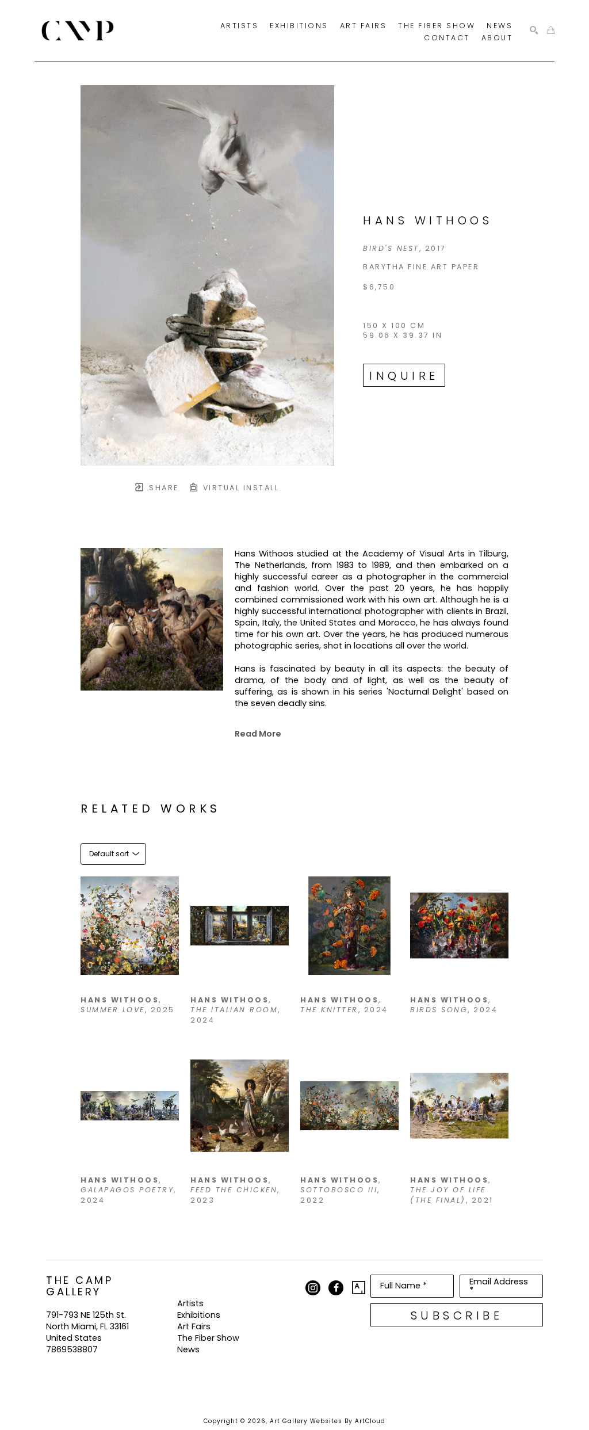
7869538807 (72, 1349)
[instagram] (312, 1287)
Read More (258, 733)
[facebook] (335, 1287)
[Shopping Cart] (550, 30)
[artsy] (358, 1287)
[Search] (534, 30)
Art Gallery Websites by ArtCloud (327, 1421)
